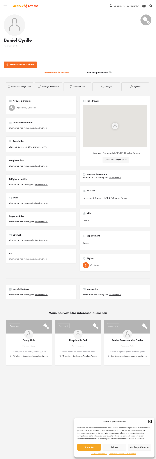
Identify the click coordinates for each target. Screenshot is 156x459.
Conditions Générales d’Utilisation (122, 454)
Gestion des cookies (99, 454)
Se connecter (120, 6)
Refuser (114, 447)
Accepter (89, 447)
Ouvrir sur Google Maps (116, 159)
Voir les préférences (139, 447)
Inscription (134, 6)
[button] (149, 421)
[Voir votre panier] (144, 6)
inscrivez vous (41, 128)
